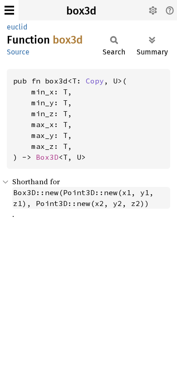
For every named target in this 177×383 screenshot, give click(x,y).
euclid (17, 27)
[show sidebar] (9, 10)
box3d (81, 11)
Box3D (47, 157)
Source (18, 52)
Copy (95, 80)
